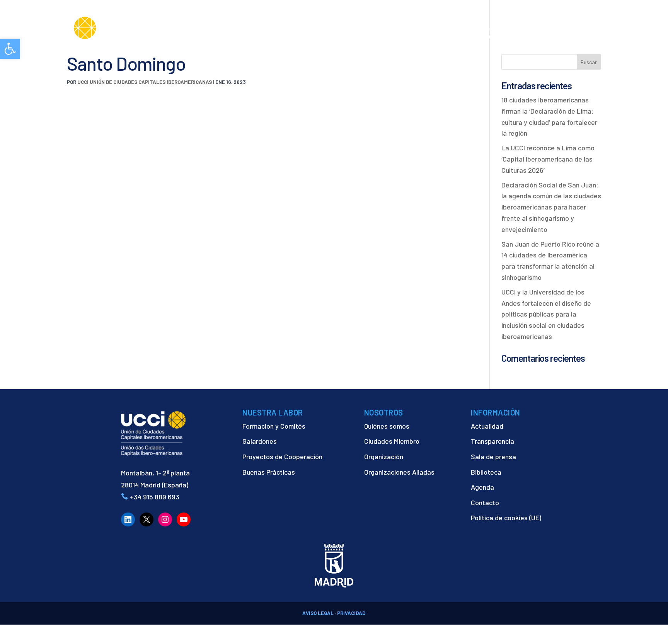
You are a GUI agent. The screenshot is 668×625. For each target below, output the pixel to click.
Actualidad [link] (580, 36)
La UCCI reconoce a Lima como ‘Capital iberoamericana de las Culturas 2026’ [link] (548, 158)
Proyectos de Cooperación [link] (282, 456)
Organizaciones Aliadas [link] (399, 472)
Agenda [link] (482, 487)
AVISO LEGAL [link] (318, 613)
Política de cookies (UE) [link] (506, 517)
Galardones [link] (259, 441)
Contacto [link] (626, 36)
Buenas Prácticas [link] (268, 472)
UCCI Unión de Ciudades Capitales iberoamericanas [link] (144, 82)
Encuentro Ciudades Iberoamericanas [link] (517, 31)
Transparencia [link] (492, 441)
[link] (10, 49)
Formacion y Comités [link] (273, 426)
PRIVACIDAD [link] (351, 613)
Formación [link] (421, 36)
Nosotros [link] (321, 36)
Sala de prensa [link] (493, 456)
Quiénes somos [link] (386, 426)
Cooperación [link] (370, 36)
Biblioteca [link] (486, 472)
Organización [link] (383, 456)
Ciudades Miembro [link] (391, 441)
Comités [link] (458, 36)
